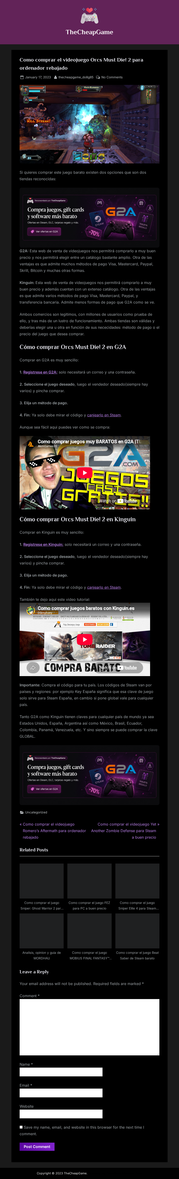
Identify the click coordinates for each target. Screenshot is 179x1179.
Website (27, 1106)
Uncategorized (36, 812)
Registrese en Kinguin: (43, 544)
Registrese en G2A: (40, 372)
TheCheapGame (89, 32)
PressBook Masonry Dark (124, 1173)
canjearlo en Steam (104, 415)
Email (26, 1085)
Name (26, 1064)
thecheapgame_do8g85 (76, 77)
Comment (30, 995)
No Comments (112, 77)
